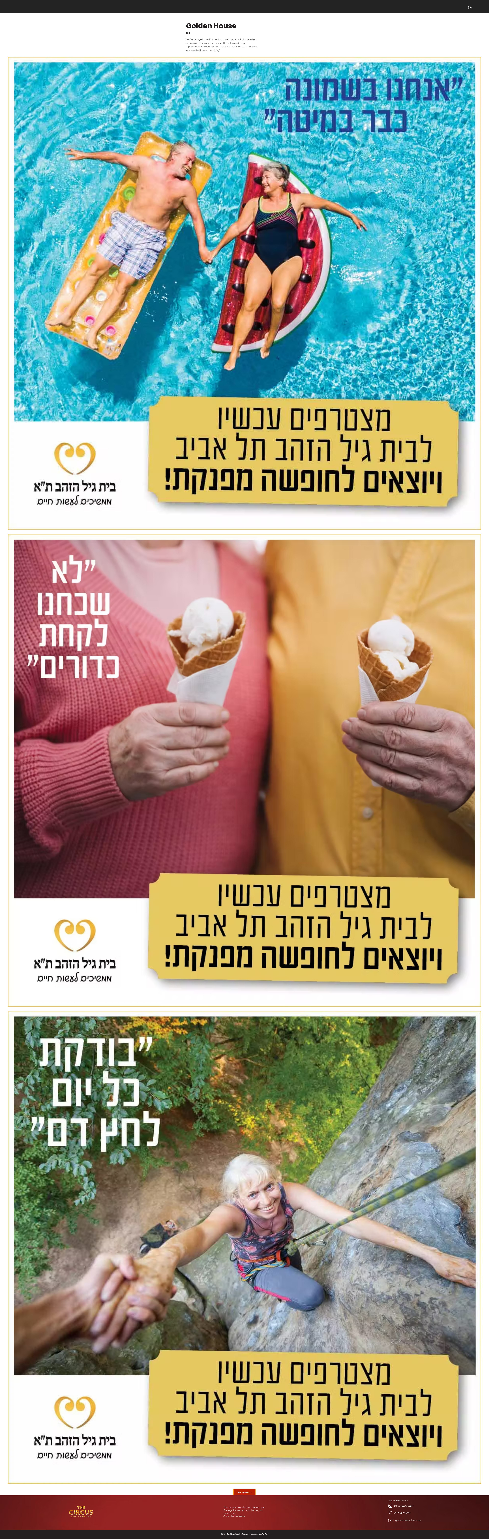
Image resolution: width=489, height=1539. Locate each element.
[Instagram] (470, 7)
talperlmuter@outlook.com (407, 1520)
